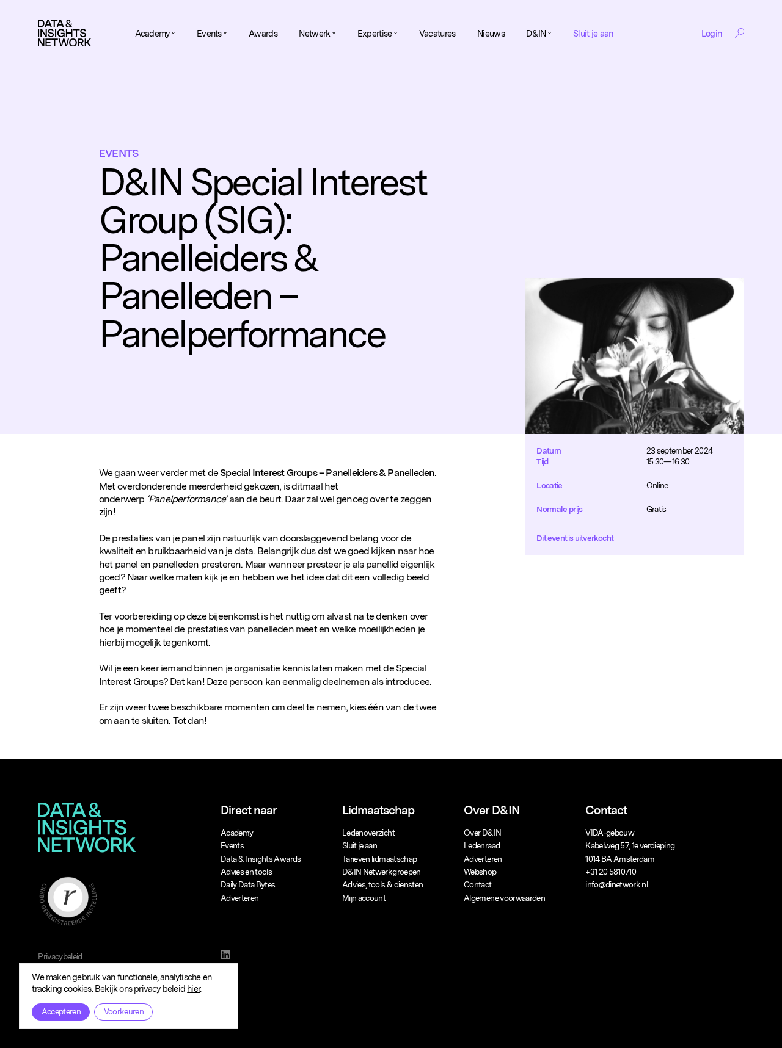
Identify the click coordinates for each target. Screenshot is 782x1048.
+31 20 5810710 (610, 871)
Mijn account (364, 898)
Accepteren (61, 1011)
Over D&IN (482, 832)
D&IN (536, 33)
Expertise (374, 33)
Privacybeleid (60, 956)
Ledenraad (482, 845)
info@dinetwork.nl (616, 884)
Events (209, 33)
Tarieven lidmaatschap (379, 859)
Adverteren (240, 898)
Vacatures (437, 33)
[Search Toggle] (739, 33)
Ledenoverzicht (368, 832)
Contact (477, 884)
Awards (263, 33)
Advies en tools (246, 871)
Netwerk (314, 33)
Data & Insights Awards (261, 859)
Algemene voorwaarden (504, 898)
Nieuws (491, 33)
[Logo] (64, 33)
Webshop (480, 871)
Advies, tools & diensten (382, 884)
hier (193, 988)
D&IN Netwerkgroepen (381, 871)
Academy (152, 33)
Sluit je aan (593, 33)
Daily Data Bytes (248, 884)
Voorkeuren (124, 1011)
